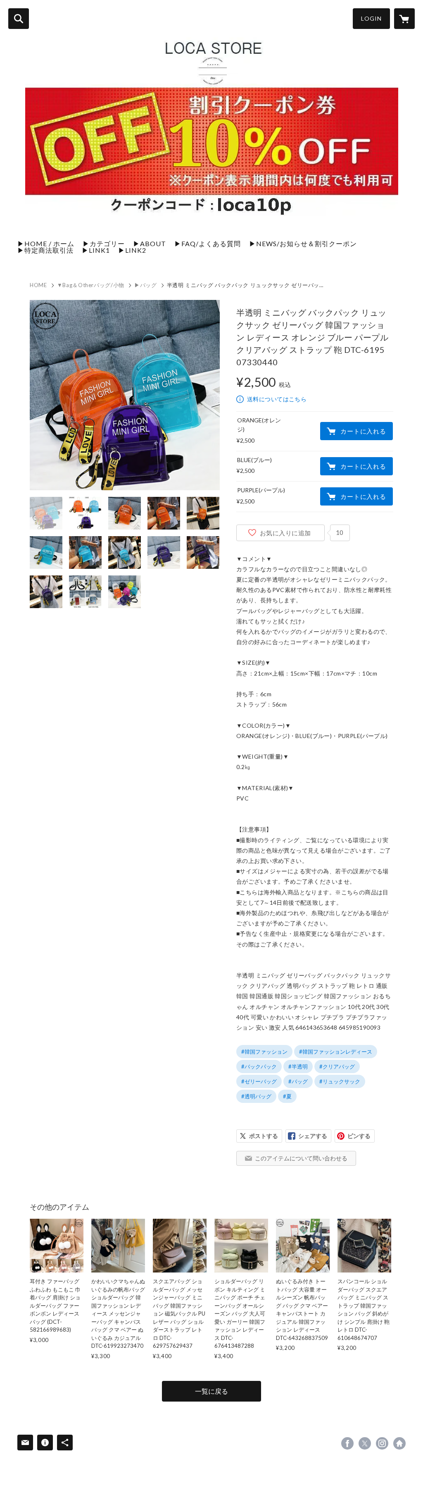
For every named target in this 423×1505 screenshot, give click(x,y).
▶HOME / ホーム (45, 243)
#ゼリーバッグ (259, 1081)
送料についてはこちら (277, 399)
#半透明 (298, 1066)
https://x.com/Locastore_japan (365, 1443)
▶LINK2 (132, 250)
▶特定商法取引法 (45, 250)
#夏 (287, 1096)
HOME (38, 285)
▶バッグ (145, 285)
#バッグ (298, 1081)
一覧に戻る (211, 1391)
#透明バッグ (256, 1096)
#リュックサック (339, 1081)
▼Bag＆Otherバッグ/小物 (90, 285)
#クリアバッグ (337, 1066)
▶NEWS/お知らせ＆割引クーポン (303, 243)
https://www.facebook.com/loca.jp (347, 1443)
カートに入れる (363, 431)
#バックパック (259, 1066)
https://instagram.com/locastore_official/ (382, 1443)
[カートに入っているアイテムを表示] (404, 18)
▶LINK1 (96, 250)
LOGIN (371, 18)
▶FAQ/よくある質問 (207, 243)
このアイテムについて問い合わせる (301, 1158)
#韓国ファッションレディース (335, 1051)
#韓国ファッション (264, 1051)
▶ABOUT (149, 243)
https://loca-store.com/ (399, 1443)
